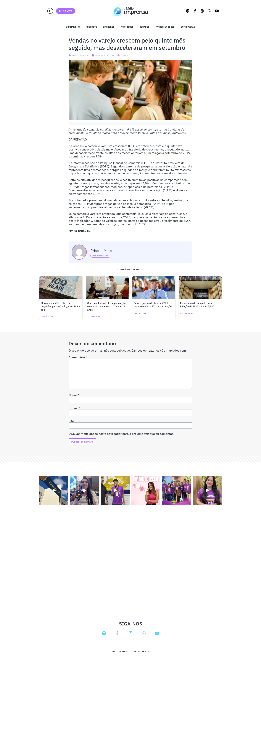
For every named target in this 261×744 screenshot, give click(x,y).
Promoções (127, 27)
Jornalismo (73, 27)
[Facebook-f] (195, 11)
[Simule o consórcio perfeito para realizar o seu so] (53, 490)
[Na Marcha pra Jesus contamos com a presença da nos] (84, 490)
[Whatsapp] (209, 11)
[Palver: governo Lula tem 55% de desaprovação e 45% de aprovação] (153, 287)
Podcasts (91, 27)
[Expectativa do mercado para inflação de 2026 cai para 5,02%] (200, 287)
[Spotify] (187, 11)
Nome (74, 395)
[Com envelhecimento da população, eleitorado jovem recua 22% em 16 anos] (107, 287)
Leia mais (46, 316)
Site (71, 420)
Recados (145, 27)
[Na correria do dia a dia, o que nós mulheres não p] (145, 490)
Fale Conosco (142, 651)
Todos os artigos (100, 256)
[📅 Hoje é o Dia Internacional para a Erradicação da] (207, 490)
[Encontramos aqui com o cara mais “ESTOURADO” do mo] (115, 490)
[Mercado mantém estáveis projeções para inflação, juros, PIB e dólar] (60, 287)
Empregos (108, 27)
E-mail (74, 408)
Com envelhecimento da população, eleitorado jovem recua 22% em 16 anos (106, 306)
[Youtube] (216, 11)
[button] (50, 11)
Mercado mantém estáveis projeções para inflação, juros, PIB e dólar (60, 306)
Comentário (78, 357)
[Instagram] (202, 11)
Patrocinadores (165, 27)
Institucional (119, 651)
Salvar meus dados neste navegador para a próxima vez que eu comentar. (122, 433)
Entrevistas (188, 27)
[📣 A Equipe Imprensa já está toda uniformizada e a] (176, 490)
